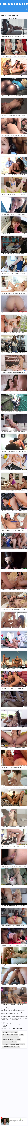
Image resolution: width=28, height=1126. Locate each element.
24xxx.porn (4, 1025)
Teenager (12, 1024)
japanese (17, 1039)
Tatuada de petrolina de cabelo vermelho (14, 1044)
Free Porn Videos (14, 18)
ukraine (21, 1034)
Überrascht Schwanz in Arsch (10, 1037)
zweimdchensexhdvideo (9, 1046)
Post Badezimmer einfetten (10, 1032)
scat (18, 1046)
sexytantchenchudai (8, 1039)
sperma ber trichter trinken (10, 1034)
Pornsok (3, 1026)
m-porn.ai (3, 1022)
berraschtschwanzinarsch (9, 1042)
